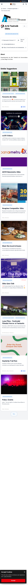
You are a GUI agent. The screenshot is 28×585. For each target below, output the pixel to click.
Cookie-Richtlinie (7, 576)
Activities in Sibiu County (8, 93)
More (14, 414)
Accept (13, 580)
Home (4, 8)
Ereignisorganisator (13, 8)
